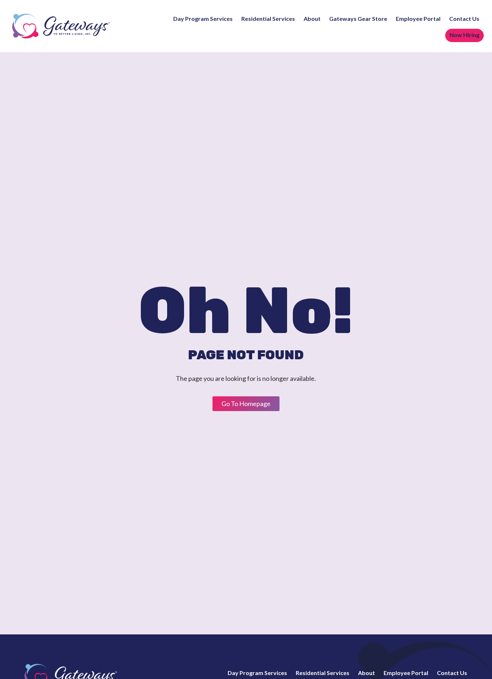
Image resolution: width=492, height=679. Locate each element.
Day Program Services (203, 19)
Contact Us (464, 19)
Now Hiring (464, 35)
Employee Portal (418, 19)
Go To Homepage (246, 403)
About (312, 19)
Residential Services (268, 19)
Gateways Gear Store (358, 19)
